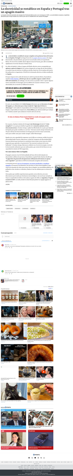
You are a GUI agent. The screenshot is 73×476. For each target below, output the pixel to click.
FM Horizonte (49, 465)
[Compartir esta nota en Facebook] (2, 53)
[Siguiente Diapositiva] (52, 222)
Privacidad (36, 468)
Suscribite (66, 3)
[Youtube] (35, 457)
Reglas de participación (46, 468)
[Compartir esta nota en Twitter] (2, 56)
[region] (27, 260)
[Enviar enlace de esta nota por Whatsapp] (2, 60)
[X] (32, 458)
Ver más (69, 193)
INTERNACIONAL (4, 6)
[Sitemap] (44, 457)
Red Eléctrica (33, 208)
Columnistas (59, 96)
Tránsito (52, 468)
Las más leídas (60, 165)
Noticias (25, 465)
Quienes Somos (26, 468)
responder (6, 247)
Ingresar (60, 3)
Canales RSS (21, 468)
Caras (22, 465)
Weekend (28, 465)
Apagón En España (10, 208)
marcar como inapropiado (50, 248)
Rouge (40, 465)
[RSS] (41, 457)
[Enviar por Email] (2, 63)
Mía (42, 465)
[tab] (6, 241)
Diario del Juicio (36, 463)
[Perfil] (8, 407)
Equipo (40, 468)
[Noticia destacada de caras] (13, 431)
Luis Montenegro (25, 208)
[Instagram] (38, 458)
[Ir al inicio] (8, 3)
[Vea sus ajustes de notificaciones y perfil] (71, 3)
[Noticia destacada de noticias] (13, 410)
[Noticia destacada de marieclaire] (40, 410)
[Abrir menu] (2, 3)
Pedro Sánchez (14, 78)
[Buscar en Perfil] (71, 0)
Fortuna (32, 465)
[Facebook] (29, 458)
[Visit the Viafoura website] (50, 286)
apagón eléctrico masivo (39, 58)
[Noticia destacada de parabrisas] (40, 431)
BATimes (45, 465)
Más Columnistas (66, 124)
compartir (46, 247)
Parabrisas (36, 465)
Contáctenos (32, 468)
